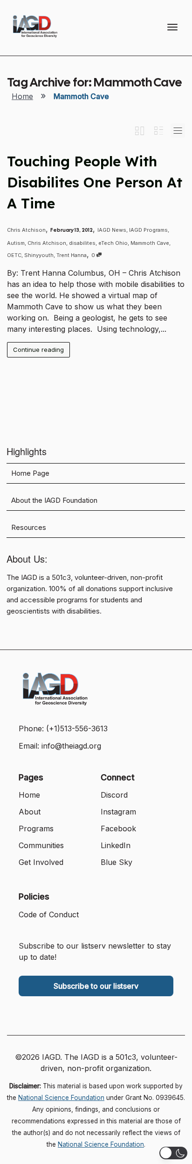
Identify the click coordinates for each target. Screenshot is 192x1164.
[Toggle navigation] (172, 27)
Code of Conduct (49, 914)
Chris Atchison (46, 243)
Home (22, 96)
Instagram (118, 811)
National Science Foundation (61, 1097)
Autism (16, 243)
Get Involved (41, 862)
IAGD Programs (148, 230)
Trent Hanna (71, 255)
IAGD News (111, 230)
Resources (28, 527)
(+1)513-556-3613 (77, 728)
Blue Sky (116, 862)
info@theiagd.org (71, 745)
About (30, 811)
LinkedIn (115, 845)
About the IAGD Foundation (54, 500)
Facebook (118, 828)
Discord (114, 795)
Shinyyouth (39, 255)
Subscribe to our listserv (96, 986)
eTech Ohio (113, 243)
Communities (41, 845)
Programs (36, 828)
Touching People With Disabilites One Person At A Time (94, 182)
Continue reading (38, 349)
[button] (173, 1153)
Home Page (30, 473)
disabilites (82, 243)
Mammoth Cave (149, 243)
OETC (14, 255)
